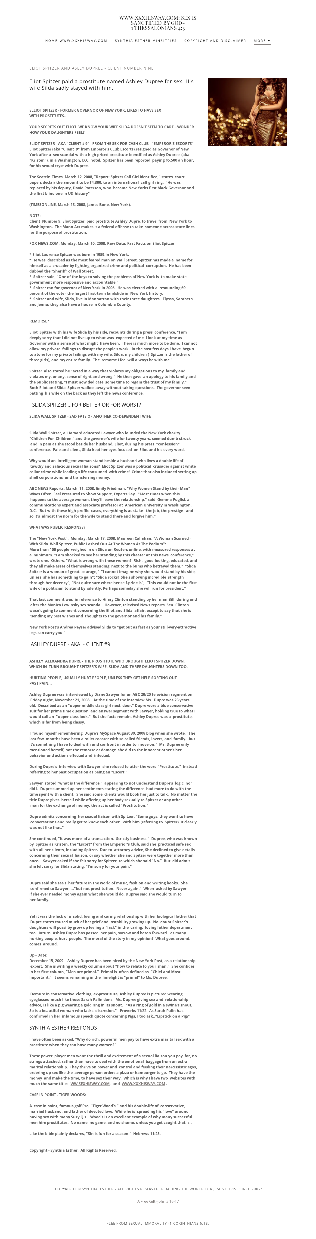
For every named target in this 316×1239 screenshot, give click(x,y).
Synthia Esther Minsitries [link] (146, 40)
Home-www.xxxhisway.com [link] (76, 40)
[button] (262, 41)
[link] (158, 28)
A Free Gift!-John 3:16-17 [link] (158, 1201)
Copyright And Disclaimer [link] (215, 40)
